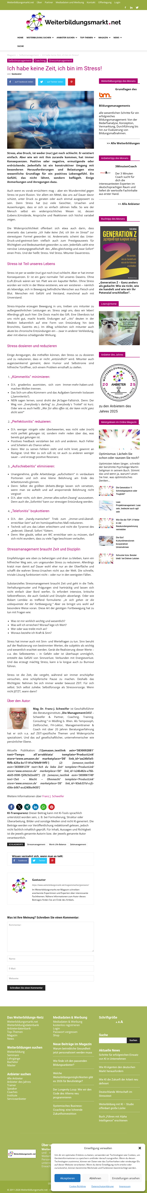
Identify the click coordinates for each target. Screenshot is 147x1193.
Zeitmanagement (78, 844)
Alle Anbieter (15, 1078)
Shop (56, 1035)
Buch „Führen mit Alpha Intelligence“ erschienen (113, 1118)
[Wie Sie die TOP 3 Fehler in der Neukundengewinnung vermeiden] (106, 523)
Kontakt (91, 2)
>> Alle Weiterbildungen (123, 143)
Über (39, 2)
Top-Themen (86, 37)
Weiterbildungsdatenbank (23, 1025)
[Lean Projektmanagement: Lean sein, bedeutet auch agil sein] (106, 505)
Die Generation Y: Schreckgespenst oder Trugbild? (126, 490)
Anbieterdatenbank (19, 1028)
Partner (49, 2)
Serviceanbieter (16, 1098)
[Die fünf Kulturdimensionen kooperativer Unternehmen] (106, 541)
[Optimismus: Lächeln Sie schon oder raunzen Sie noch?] (119, 439)
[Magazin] (73, 22)
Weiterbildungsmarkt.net (20, 2)
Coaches (12, 1092)
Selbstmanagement (20, 60)
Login (117, 2)
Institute (12, 1095)
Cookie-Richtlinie (77, 1186)
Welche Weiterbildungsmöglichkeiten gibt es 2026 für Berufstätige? (73, 1077)
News (116, 37)
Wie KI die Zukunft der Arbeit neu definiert (118, 1081)
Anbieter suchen (66, 37)
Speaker (12, 1088)
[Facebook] (125, 7)
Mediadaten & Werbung (67, 1021)
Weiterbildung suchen (39, 37)
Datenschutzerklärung (102, 1186)
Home (20, 37)
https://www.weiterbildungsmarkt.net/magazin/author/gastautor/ (60, 885)
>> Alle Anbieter (129, 204)
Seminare (13, 1055)
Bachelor (12, 1062)
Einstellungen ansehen (126, 1178)
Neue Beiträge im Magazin (72, 1044)
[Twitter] (137, 7)
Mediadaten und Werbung (70, 2)
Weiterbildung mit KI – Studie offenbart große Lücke (116, 1106)
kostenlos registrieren (66, 1025)
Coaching (40, 60)
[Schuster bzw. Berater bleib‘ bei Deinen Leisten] (106, 558)
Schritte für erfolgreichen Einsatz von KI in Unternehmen (118, 1056)
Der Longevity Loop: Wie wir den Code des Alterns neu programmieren (72, 1093)
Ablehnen (95, 1178)
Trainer (11, 1085)
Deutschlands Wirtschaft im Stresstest (115, 1093)
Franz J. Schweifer (53, 796)
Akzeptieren (67, 1178)
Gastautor (17, 73)
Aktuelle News (109, 1050)
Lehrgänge (13, 1058)
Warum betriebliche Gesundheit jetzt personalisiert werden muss (72, 1050)
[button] (140, 1148)
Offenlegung (105, 2)
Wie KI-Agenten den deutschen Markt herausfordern (117, 1069)
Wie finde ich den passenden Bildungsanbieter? (70, 1062)
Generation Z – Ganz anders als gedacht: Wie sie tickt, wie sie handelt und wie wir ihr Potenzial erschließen (119, 287)
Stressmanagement (60, 60)
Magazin (103, 37)
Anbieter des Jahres (19, 1081)
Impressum (125, 1186)
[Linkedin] (131, 7)
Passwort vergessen (65, 1032)
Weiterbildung (16, 1051)
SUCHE (20, 46)
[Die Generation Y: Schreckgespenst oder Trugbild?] (106, 491)
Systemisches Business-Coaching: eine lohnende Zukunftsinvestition (67, 1109)
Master (11, 1065)
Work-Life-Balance (57, 844)
